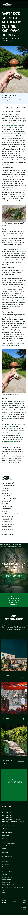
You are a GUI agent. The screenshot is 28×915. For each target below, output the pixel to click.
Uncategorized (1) (7, 529)
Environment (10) (7, 493)
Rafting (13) (5, 511)
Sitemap (4, 892)
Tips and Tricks (6, 97)
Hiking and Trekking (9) (9, 498)
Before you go (5, 859)
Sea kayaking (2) (7, 521)
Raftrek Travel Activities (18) (10, 514)
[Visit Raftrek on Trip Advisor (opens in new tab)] (5, 903)
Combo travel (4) (7, 488)
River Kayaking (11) (7, 516)
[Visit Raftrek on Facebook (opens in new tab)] (3, 900)
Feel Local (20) (6, 496)
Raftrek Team (5, 838)
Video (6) (4, 532)
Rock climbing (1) (7, 519)
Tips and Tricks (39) (8, 524)
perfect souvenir (11, 441)
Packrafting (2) (6, 509)
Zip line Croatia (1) (7, 534)
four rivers (14, 125)
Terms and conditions (7, 877)
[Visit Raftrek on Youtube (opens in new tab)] (5, 900)
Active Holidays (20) (8, 483)
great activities (11, 426)
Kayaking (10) (6, 503)
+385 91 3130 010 (7, 813)
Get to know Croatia (7, 856)
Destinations (5, 841)
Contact (4, 848)
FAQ (3, 866)
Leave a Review (6, 846)
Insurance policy (6, 882)
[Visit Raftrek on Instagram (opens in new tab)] (3, 903)
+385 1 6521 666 (6, 815)
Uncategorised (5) (7, 527)
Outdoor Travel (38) (7, 506)
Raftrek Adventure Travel (9, 95)
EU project (4, 890)
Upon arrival (5, 861)
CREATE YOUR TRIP (14, 576)
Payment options (6, 879)
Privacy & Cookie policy (8, 885)
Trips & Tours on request (8, 843)
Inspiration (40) (6, 501)
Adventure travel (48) (8, 485)
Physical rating (5, 864)
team (19, 627)
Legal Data (4, 874)
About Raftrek (5, 835)
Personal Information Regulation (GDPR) (12, 887)
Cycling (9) (5, 491)
